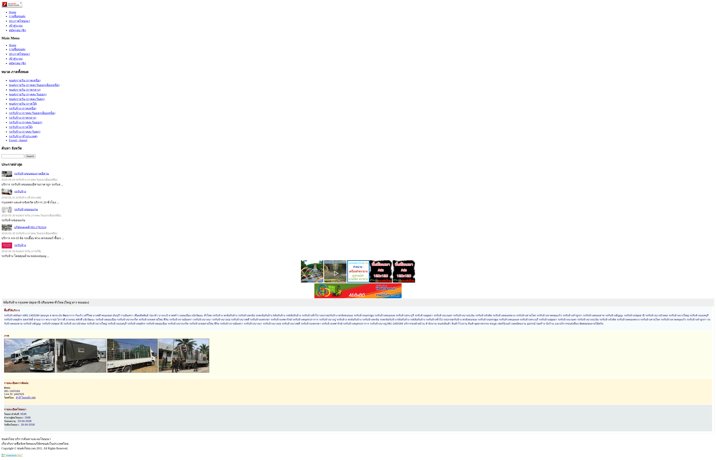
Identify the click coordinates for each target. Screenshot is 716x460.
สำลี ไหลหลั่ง (26, 397)
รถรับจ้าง (20, 191)
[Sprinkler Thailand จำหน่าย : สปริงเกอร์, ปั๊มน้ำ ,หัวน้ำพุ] (312, 281)
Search (30, 156)
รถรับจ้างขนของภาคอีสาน (31, 173)
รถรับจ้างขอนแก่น (26, 209)
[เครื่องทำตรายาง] (358, 281)
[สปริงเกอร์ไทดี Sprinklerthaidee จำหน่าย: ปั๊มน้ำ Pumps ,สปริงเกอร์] (335, 281)
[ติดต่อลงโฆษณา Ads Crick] (381, 281)
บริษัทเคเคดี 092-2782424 (30, 227)
